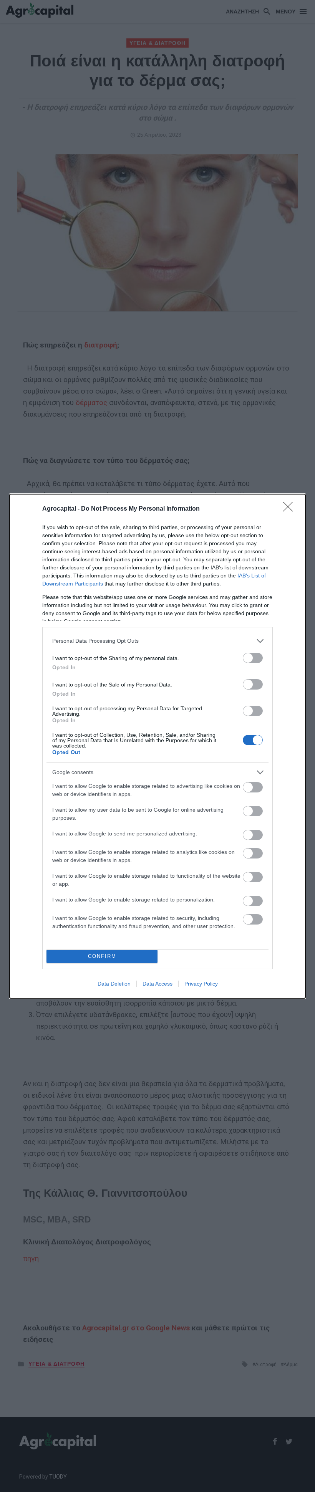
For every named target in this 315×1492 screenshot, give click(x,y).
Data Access (157, 984)
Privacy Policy (201, 984)
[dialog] (157, 746)
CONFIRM (102, 956)
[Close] (290, 509)
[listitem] (157, 641)
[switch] (253, 658)
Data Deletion (114, 984)
